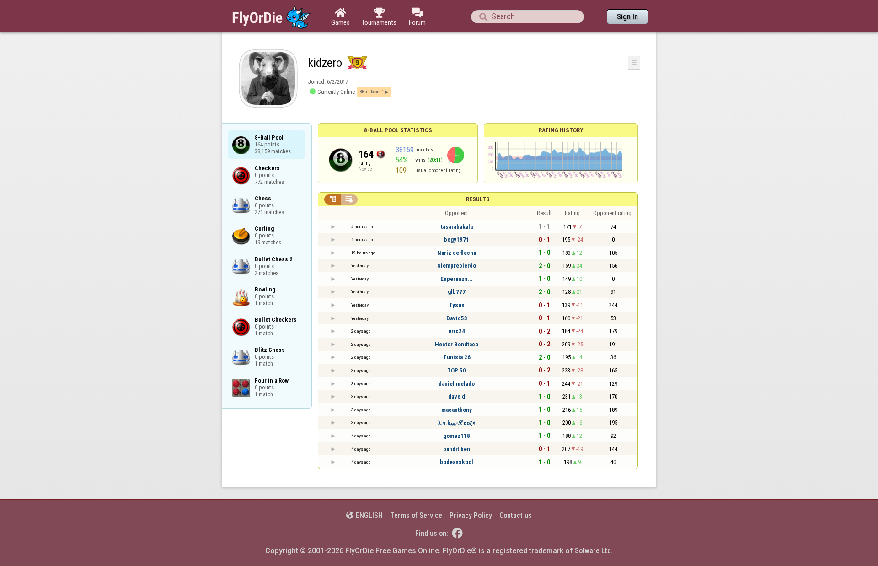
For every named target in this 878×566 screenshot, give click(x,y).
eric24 (456, 331)
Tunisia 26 (457, 357)
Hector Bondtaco (456, 344)
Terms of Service (416, 515)
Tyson (457, 305)
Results (478, 199)
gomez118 (456, 435)
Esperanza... (456, 278)
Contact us (515, 515)
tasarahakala (457, 226)
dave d (456, 396)
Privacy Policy (471, 515)
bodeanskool (456, 461)
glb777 (457, 291)
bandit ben (456, 449)
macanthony (456, 409)
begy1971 (456, 239)
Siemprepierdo (456, 265)
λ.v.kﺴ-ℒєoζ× (456, 423)
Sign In (627, 16)
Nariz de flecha (456, 252)
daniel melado (457, 383)
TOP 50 (456, 370)
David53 (456, 318)
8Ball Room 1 (371, 92)
